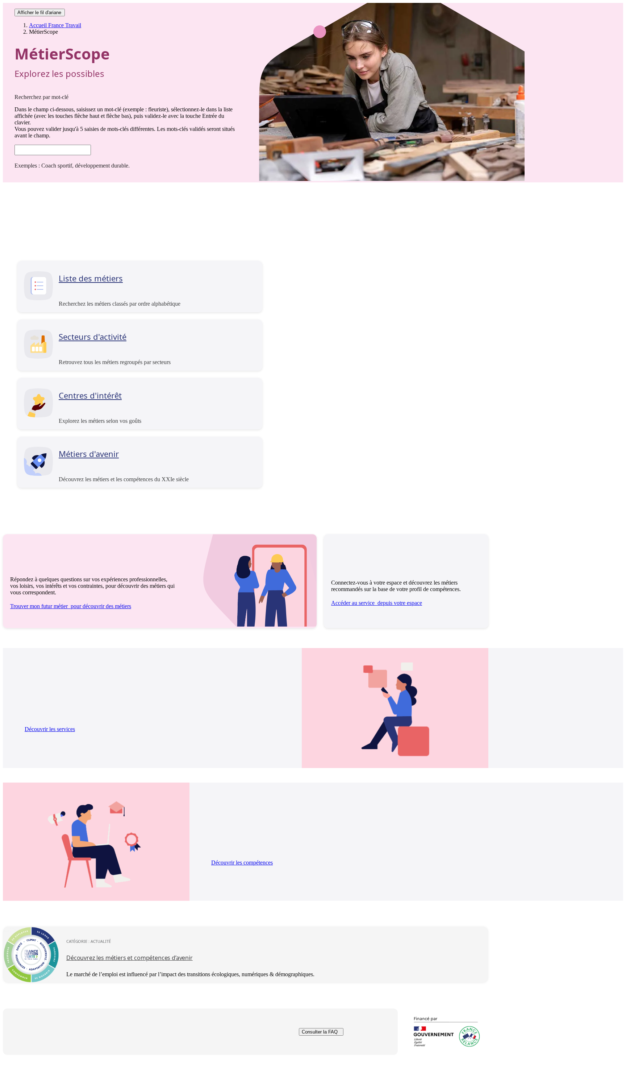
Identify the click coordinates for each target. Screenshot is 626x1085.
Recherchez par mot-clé (41, 97)
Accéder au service (376, 603)
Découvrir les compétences (242, 862)
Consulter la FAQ (320, 1032)
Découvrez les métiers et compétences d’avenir (129, 958)
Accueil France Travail (55, 25)
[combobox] (52, 150)
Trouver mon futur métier (70, 606)
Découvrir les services (50, 729)
